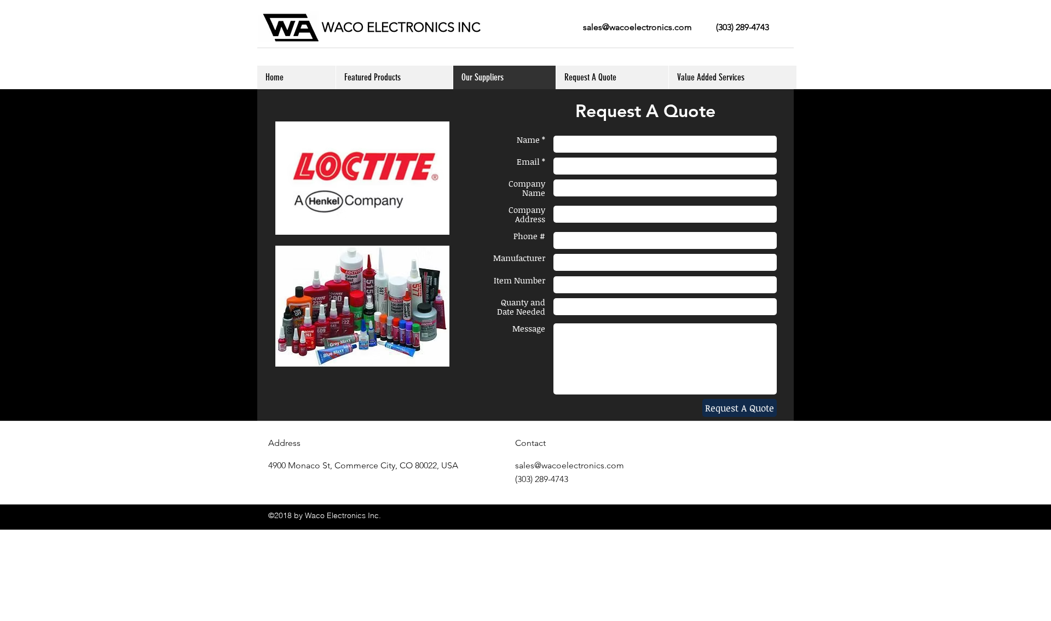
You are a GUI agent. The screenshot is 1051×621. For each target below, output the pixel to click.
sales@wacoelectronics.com (637, 27)
